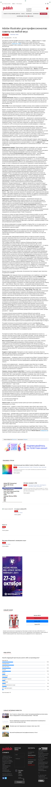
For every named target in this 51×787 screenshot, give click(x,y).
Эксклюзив (44, 467)
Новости (4, 524)
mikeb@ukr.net (44, 430)
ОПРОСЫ (25, 16)
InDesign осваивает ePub (30, 483)
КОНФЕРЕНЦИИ (20, 16)
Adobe (17, 34)
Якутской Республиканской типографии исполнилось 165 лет (24, 732)
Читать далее (16, 472)
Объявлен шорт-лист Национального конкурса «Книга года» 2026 (25, 726)
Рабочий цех (12, 34)
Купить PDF (37, 621)
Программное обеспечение (23, 467)
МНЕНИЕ (13, 13)
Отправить (19, 782)
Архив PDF (37, 624)
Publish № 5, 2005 (16, 43)
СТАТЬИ (9, 13)
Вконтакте (14, 439)
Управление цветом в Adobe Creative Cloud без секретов (29, 465)
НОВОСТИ (6, 13)
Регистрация (19, 3)
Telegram (25, 439)
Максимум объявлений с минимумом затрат (14, 540)
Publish (31, 467)
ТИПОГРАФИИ (43, 13)
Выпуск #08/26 (37, 615)
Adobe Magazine (43, 485)
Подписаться (37, 618)
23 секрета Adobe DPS (20, 509)
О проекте (5, 752)
